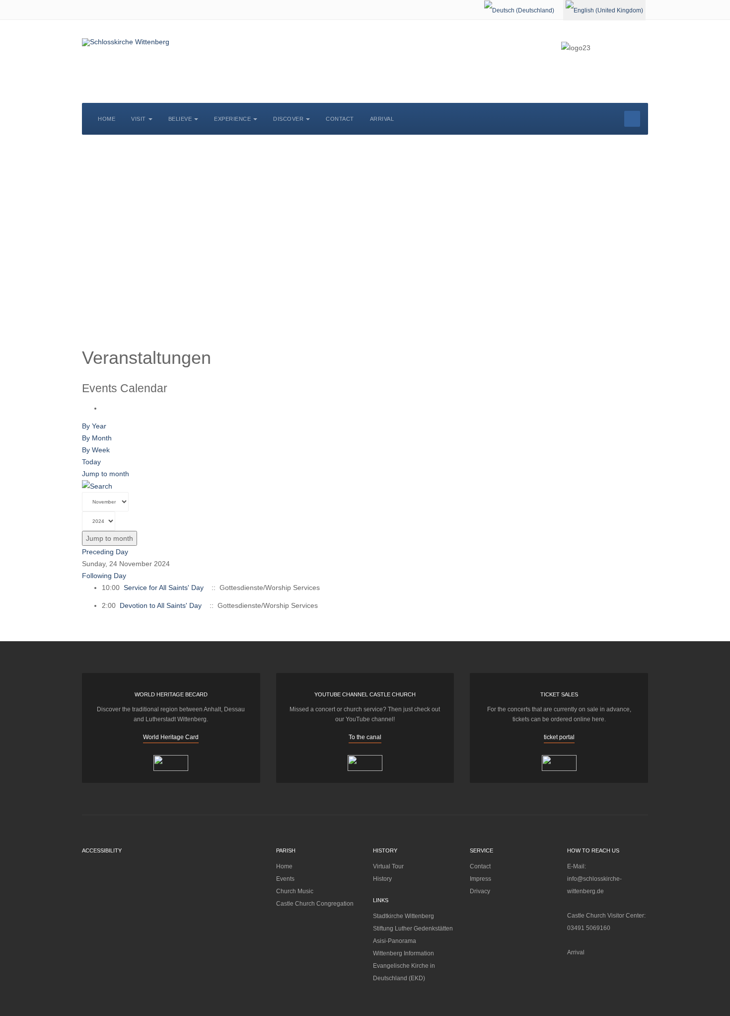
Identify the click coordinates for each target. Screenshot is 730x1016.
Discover (288, 119)
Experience (232, 119)
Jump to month (105, 474)
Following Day (104, 576)
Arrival (382, 119)
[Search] (97, 486)
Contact (340, 119)
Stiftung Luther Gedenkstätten (413, 928)
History (382, 878)
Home (106, 119)
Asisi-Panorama (394, 940)
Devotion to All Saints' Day (161, 605)
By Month (97, 438)
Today (91, 462)
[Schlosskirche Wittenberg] (125, 42)
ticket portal (559, 737)
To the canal (365, 737)
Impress (480, 878)
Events (285, 878)
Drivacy (480, 891)
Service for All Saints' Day (164, 588)
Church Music (294, 891)
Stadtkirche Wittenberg (403, 916)
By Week (96, 450)
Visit (138, 119)
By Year (94, 426)
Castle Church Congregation (315, 903)
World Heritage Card (171, 737)
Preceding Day (105, 552)
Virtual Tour (388, 866)
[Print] (104, 408)
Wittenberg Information (403, 953)
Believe (180, 119)
